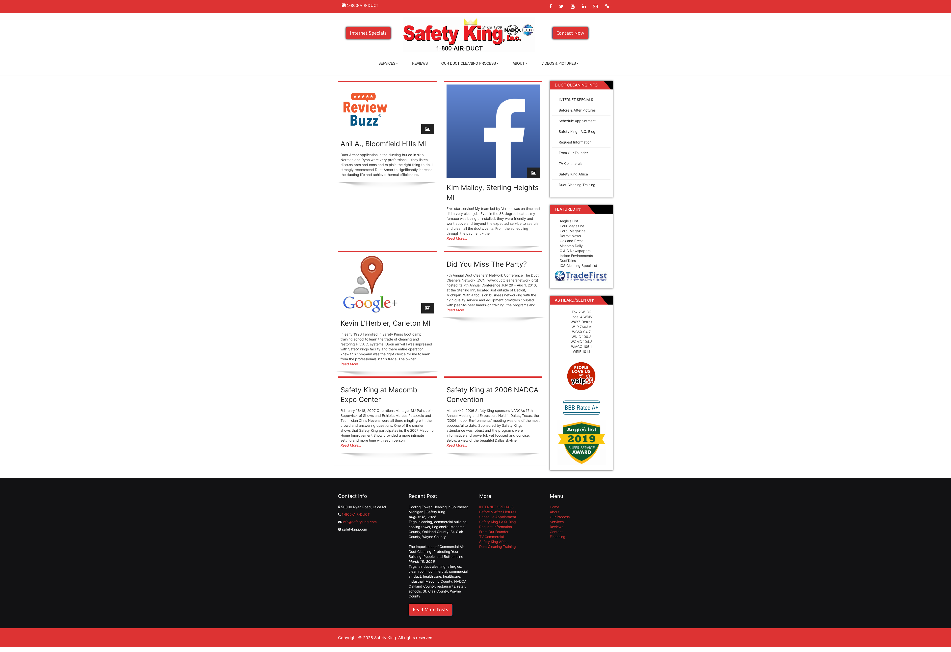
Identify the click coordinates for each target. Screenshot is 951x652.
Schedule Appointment (577, 121)
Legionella (440, 527)
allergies (454, 566)
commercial (437, 571)
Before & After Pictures (577, 110)
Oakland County (435, 532)
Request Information (575, 142)
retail (461, 586)
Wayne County (434, 537)
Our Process (560, 517)
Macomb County (438, 581)
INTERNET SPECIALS (576, 99)
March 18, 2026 (422, 561)
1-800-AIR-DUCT (356, 514)
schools (415, 591)
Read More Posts (430, 609)
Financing (557, 537)
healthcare (451, 576)
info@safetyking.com (360, 522)
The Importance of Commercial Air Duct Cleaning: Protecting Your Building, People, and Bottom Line (436, 551)
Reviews (420, 63)
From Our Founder (573, 153)
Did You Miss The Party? (487, 264)
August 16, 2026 (422, 517)
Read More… (457, 238)
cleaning (425, 522)
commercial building (450, 522)
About (519, 63)
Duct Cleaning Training (577, 185)
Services (386, 63)
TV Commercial (571, 163)
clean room (417, 571)
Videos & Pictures (558, 63)
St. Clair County (435, 591)
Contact (556, 532)
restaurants (446, 586)
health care (432, 576)
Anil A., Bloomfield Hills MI (383, 144)
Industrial (416, 581)
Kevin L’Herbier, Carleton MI (385, 323)
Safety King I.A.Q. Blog (577, 131)
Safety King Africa (573, 174)
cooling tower (419, 527)
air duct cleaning (432, 566)
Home (554, 507)
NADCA (460, 581)
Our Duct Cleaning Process (468, 63)
